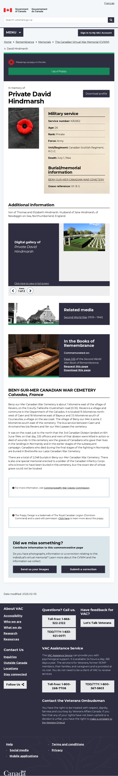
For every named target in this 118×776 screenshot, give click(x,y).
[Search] (111, 20)
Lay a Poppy (59, 71)
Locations (11, 668)
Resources (11, 639)
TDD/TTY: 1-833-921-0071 (59, 634)
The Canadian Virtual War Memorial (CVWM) (82, 42)
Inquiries (10, 657)
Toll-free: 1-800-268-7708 (59, 686)
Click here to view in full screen (31, 283)
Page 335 (69, 359)
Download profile (96, 93)
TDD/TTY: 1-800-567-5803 (97, 686)
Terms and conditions (68, 744)
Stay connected (15, 674)
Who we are (12, 621)
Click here (64, 518)
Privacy (57, 750)
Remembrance (25, 42)
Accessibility (13, 616)
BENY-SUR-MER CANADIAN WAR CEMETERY (76, 179)
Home (8, 42)
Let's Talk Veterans (97, 623)
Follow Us (16, 686)
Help (9, 744)
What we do (13, 627)
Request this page (76, 366)
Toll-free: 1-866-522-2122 (59, 621)
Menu (11, 32)
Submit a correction (83, 569)
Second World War (75, 317)
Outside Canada (15, 663)
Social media (19, 750)
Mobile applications (24, 756)
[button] (12, 290)
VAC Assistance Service (60, 655)
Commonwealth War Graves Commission (66, 488)
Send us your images (35, 569)
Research (10, 633)
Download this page (77, 370)
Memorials (44, 42)
